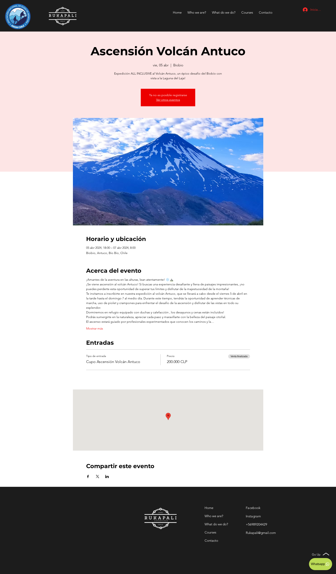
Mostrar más (94, 328)
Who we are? (214, 516)
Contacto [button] (211, 540)
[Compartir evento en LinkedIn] (107, 476)
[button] (265, 12)
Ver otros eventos (168, 100)
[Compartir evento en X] (97, 476)
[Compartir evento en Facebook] (88, 476)
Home (209, 508)
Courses (210, 532)
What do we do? (216, 524)
